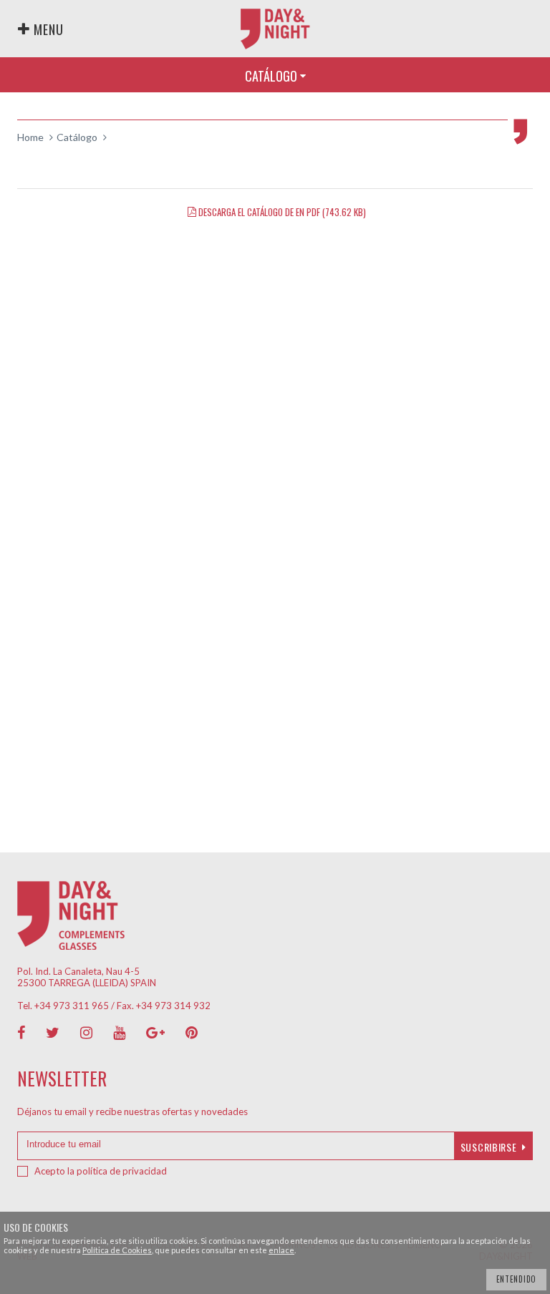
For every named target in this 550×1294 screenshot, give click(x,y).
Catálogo (77, 137)
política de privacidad (122, 1171)
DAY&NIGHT (275, 29)
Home (30, 137)
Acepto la (100, 1171)
